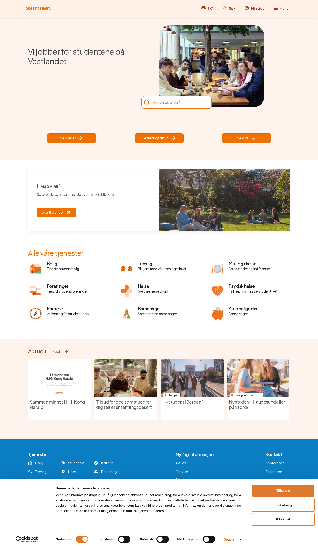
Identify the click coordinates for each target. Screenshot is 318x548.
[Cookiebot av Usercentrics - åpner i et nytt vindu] (26, 539)
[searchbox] (174, 102)
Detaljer (230, 539)
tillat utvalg (283, 505)
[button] (229, 8)
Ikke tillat (283, 519)
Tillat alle (283, 491)
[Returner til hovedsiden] (38, 8)
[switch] (124, 539)
